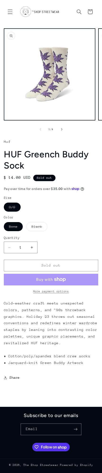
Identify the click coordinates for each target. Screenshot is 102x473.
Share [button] (14, 377)
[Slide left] (40, 129)
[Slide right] (61, 129)
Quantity (12, 237)
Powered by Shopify (76, 465)
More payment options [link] (51, 291)
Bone (16, 227)
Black (39, 227)
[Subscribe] (75, 429)
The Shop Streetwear (40, 465)
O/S (15, 208)
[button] (10, 11)
